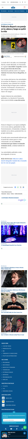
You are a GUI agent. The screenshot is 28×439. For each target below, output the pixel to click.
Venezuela (3, 193)
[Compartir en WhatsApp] (18, 187)
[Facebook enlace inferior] (17, 429)
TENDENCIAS (6, 369)
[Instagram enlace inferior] (22, 429)
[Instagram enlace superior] (25, 2)
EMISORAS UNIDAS (14, 2)
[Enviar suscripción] (23, 420)
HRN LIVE (5, 379)
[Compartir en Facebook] (15, 187)
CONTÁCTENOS (7, 346)
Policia (12, 193)
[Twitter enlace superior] (20, 2)
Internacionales (7, 22)
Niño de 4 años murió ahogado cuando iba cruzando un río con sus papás (14, 161)
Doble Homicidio (18, 193)
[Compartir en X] (20, 187)
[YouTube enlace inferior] (11, 429)
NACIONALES (10, 11)
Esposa (8, 193)
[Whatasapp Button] (25, 427)
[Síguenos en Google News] (23, 187)
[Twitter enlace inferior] (6, 429)
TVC (8, 2)
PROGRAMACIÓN (7, 377)
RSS (3, 351)
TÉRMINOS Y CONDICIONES (10, 353)
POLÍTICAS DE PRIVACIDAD (10, 355)
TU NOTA (3, 2)
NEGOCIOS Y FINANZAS (19, 11)
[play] (24, 433)
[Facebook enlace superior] (22, 2)
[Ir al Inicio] (13, 7)
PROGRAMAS (4, 11)
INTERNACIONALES (8, 372)
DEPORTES (5, 374)
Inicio (2, 22)
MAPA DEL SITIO (7, 348)
